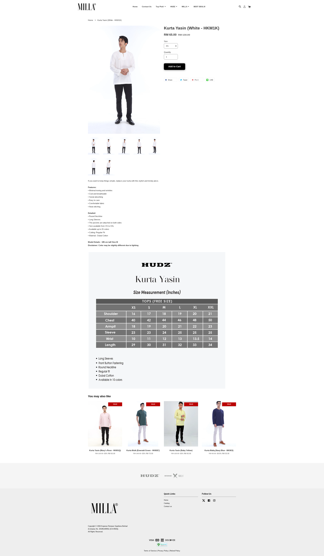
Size (166, 41)
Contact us (168, 506)
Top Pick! (160, 7)
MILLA (185, 7)
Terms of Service (150, 551)
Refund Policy (175, 551)
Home (135, 7)
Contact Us (146, 7)
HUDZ (173, 7)
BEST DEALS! (199, 7)
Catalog (166, 503)
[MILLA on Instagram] (214, 502)
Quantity (167, 52)
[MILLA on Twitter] (203, 502)
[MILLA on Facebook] (209, 502)
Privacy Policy (163, 551)
